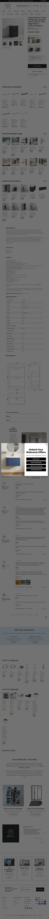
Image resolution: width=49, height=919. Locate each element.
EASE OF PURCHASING (36, 462)
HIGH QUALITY (36, 459)
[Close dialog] (46, 445)
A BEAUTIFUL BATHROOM (36, 466)
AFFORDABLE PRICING (36, 469)
